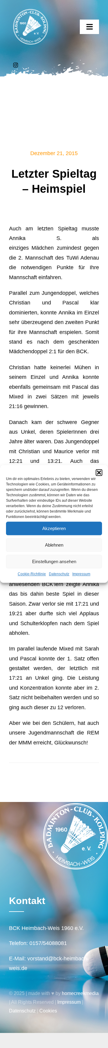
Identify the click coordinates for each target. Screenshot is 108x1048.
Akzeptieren (54, 528)
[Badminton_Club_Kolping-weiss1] (30, 12)
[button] (99, 472)
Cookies (48, 1010)
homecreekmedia (80, 993)
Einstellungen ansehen (54, 561)
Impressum (81, 574)
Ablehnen (54, 544)
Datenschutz (59, 574)
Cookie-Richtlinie (32, 574)
